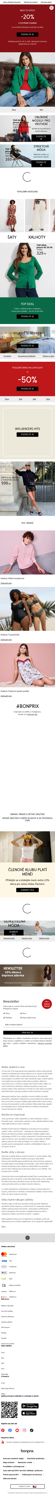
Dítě (34, 399)
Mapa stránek (8, 1463)
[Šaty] (12, 219)
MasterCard (12, 1254)
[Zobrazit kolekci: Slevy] (27, 379)
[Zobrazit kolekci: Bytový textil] (27, 340)
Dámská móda (9, 938)
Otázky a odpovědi (7, 1306)
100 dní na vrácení (30, 2)
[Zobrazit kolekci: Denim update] (27, 128)
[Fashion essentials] (27, 557)
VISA (10, 1261)
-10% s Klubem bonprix (11, 2)
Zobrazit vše (32, 714)
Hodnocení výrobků (7, 1344)
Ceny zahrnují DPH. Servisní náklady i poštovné (22, 1471)
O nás (3, 1383)
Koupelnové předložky (27, 356)
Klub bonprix (5, 1327)
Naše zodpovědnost (7, 1388)
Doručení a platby (7, 1311)
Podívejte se (41, 137)
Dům (48, 399)
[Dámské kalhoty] (37, 219)
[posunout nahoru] (27, 1238)
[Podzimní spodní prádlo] (27, 670)
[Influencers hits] (27, 488)
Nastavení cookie (25, 1463)
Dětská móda (44, 938)
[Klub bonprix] (27, 846)
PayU (10, 1279)
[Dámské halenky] (27, 270)
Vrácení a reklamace (7, 1316)
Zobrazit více (13, 933)
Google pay (12, 1266)
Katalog (3, 1333)
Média (3, 1394)
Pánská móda (27, 938)
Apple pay (12, 1273)
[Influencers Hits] (27, 432)
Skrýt (4, 1226)
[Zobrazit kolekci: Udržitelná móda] (27, 928)
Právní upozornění (11, 1475)
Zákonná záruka (9, 1479)
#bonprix (27, 706)
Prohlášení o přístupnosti (13, 1467)
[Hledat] (51, 8)
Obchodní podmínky (35, 1459)
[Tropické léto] (27, 614)
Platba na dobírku (15, 1285)
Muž (41, 109)
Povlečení (7, 356)
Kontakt (3, 1338)
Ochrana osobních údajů (13, 1459)
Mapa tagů (4, 1374)
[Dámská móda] (27, 28)
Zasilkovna (12, 1297)
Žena (14, 109)
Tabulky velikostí (6, 1322)
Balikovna (12, 1291)
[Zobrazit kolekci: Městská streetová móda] (27, 156)
